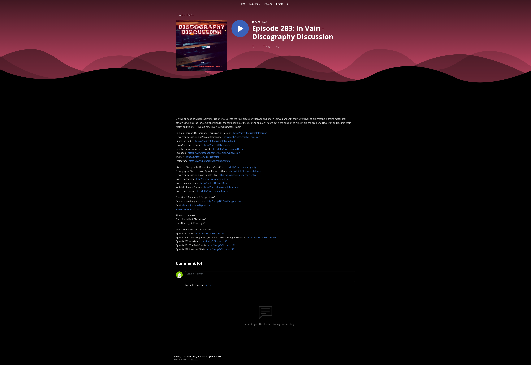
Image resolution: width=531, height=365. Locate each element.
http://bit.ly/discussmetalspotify (240, 167)
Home (242, 3)
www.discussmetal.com (187, 209)
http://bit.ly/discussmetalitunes (246, 171)
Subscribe (254, 3)
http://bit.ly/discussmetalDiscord (228, 149)
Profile (279, 3)
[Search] (288, 4)
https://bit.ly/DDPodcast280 (213, 241)
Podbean (194, 359)
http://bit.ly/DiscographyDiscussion (241, 136)
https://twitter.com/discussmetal (202, 156)
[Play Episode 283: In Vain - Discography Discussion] (240, 28)
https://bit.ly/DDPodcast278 (220, 249)
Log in (208, 284)
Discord (268, 3)
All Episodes (186, 14)
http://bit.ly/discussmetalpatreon (250, 132)
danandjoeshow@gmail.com (196, 205)
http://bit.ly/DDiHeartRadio (214, 183)
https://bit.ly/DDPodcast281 (221, 245)
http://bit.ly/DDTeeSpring (217, 144)
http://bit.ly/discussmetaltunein (212, 191)
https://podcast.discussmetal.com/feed (215, 140)
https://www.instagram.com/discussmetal (210, 160)
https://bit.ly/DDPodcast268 (261, 237)
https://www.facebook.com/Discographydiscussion (214, 152)
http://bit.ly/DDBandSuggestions (224, 201)
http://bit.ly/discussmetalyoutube (221, 187)
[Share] (277, 46)
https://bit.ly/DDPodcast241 (209, 233)
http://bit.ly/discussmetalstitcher (212, 178)
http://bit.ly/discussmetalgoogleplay (237, 174)
